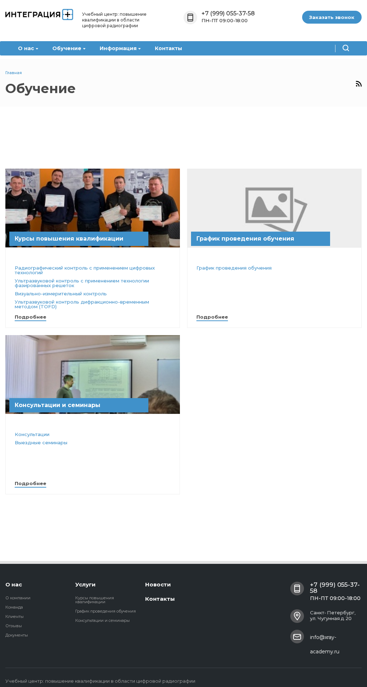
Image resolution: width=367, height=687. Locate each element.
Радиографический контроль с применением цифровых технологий (85, 270)
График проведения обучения (234, 268)
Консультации (32, 434)
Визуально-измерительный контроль (61, 293)
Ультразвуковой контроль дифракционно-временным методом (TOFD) (82, 304)
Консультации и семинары (102, 620)
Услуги (85, 584)
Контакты (168, 48)
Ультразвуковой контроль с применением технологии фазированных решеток (82, 283)
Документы (16, 635)
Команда (14, 607)
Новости (158, 584)
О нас (26, 48)
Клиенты (14, 616)
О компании (17, 597)
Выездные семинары (41, 442)
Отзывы (13, 625)
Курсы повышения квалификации (94, 599)
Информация (118, 48)
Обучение (66, 48)
